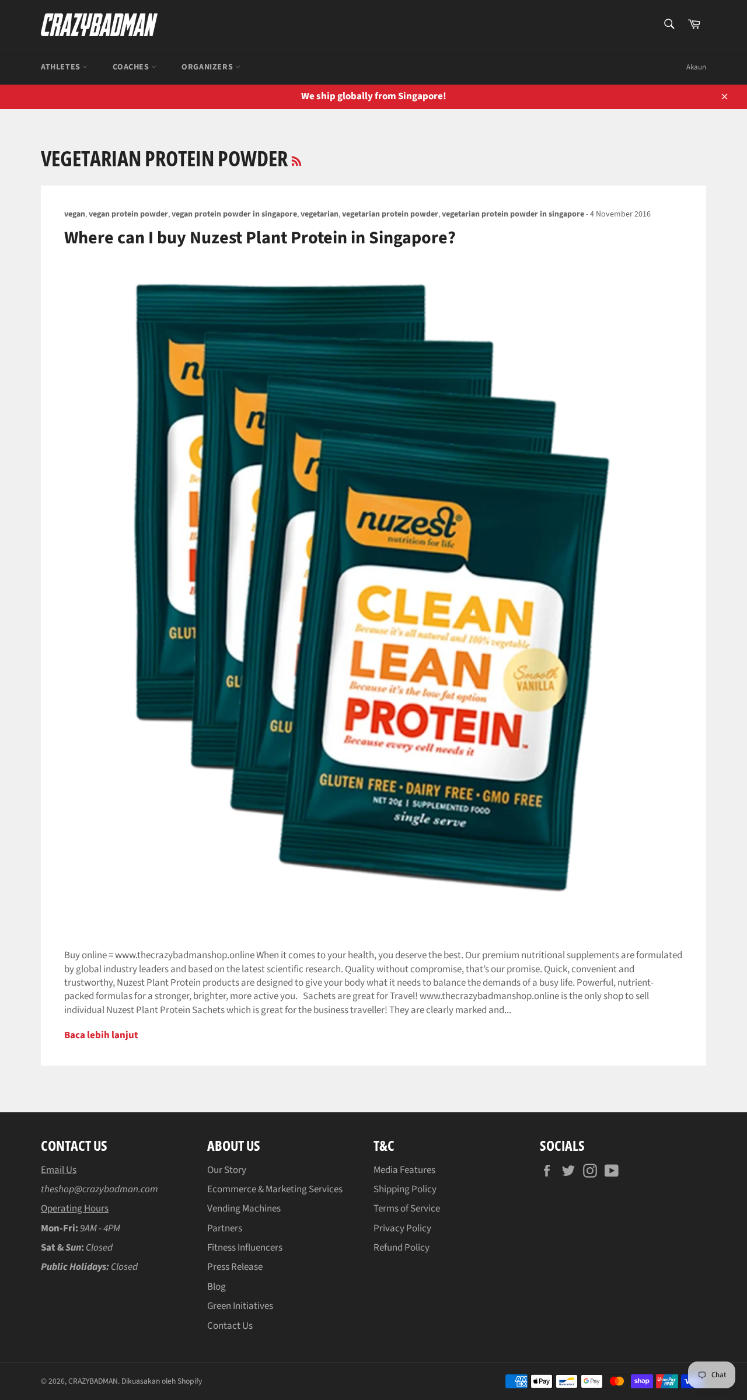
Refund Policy (402, 1248)
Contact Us (230, 1326)
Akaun (696, 67)
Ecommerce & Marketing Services (275, 1189)
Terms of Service (407, 1209)
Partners (224, 1228)
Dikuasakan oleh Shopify (161, 1381)
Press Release (235, 1267)
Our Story (226, 1170)
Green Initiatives (240, 1306)
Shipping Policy (405, 1189)
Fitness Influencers (244, 1248)
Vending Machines (244, 1209)
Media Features (404, 1170)
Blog (216, 1287)
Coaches (132, 67)
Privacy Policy (402, 1228)
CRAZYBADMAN (93, 1381)
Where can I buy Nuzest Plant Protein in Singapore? (260, 237)
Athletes (61, 67)
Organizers (208, 67)
